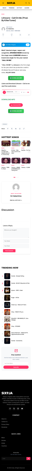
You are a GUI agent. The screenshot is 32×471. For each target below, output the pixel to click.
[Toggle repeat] (22, 92)
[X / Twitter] (11, 128)
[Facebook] (7, 128)
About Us (3, 419)
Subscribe (16, 367)
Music (2, 14)
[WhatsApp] (19, 128)
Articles (3, 440)
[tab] (14, 177)
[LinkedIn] (15, 128)
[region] (16, 159)
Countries (4, 446)
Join (28, 44)
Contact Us (4, 421)
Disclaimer (4, 427)
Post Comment (9, 250)
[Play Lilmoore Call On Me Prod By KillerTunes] (4, 92)
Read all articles (15, 200)
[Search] (26, 3)
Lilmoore (5, 124)
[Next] (29, 151)
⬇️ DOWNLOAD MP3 (16, 78)
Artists (3, 443)
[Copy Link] (23, 128)
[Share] (29, 35)
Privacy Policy (5, 424)
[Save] (20, 35)
